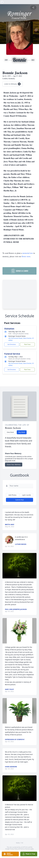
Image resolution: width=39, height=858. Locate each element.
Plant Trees (27, 344)
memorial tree (27, 253)
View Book (10, 432)
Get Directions (11, 344)
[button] (19, 565)
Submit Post (19, 500)
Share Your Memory (13, 464)
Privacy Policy (14, 849)
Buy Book (22, 432)
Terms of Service (25, 849)
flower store (26, 256)
